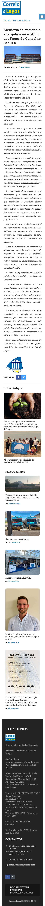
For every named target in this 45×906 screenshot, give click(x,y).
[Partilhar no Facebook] (18, 377)
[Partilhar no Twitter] (23, 377)
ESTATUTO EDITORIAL (19, 887)
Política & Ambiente (21, 20)
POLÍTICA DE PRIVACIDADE (21, 893)
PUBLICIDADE (16, 890)
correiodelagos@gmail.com (22, 864)
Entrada (7, 20)
